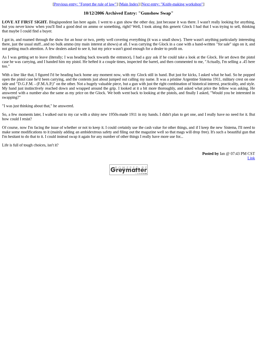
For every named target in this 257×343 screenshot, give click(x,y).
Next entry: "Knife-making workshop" (172, 4)
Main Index (129, 4)
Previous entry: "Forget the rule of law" (85, 4)
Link (251, 158)
